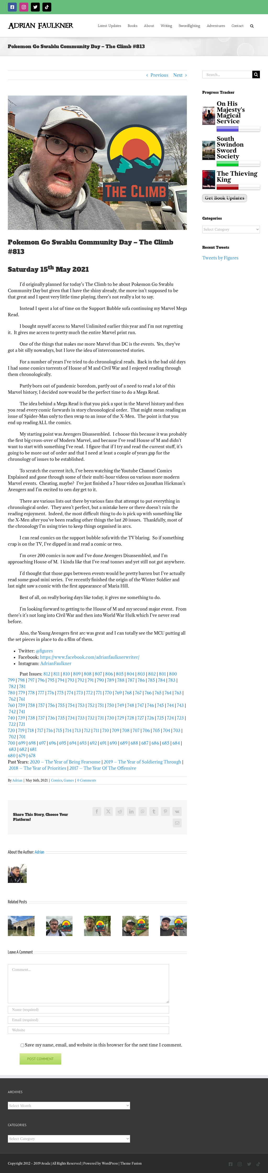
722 (12, 724)
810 (66, 674)
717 (40, 730)
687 (144, 743)
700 (11, 743)
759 (21, 705)
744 (170, 705)
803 (141, 674)
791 (90, 680)
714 (68, 730)
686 (155, 743)
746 (150, 705)
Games (69, 780)
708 (126, 730)
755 (61, 705)
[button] (252, 25)
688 (134, 743)
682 (23, 749)
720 (11, 730)
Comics (56, 780)
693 (83, 743)
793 (71, 680)
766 (148, 692)
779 (21, 692)
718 (30, 730)
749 (120, 705)
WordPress (110, 1163)
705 (156, 730)
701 (22, 736)
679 (22, 755)
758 (31, 705)
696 (52, 743)
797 (31, 680)
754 (71, 705)
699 (21, 743)
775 (60, 692)
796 (41, 680)
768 (128, 692)
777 (41, 692)
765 (158, 692)
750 (110, 705)
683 (12, 749)
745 (160, 705)
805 (120, 674)
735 (61, 718)
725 (160, 718)
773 (79, 692)
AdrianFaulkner (55, 663)
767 (138, 692)
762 (12, 699)
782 (12, 686)
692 (93, 743)
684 (176, 743)
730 (110, 718)
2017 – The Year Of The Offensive (102, 768)
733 (81, 718)
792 (80, 680)
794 (61, 680)
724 (171, 718)
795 (51, 680)
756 (51, 705)
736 (51, 718)
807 (98, 674)
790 (100, 680)
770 (108, 692)
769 (118, 692)
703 (176, 730)
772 (89, 692)
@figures (44, 651)
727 (140, 718)
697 (42, 743)
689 (123, 743)
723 (180, 718)
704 (166, 730)
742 (12, 711)
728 (130, 718)
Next (178, 75)
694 (72, 743)
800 (173, 674)
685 (165, 743)
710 (105, 730)
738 (31, 718)
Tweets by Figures (220, 258)
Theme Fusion (131, 1163)
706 (146, 730)
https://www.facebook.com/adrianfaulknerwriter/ (89, 657)
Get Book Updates (224, 198)
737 (41, 718)
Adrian (17, 780)
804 (130, 674)
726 (150, 718)
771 (99, 692)
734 (71, 718)
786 (141, 680)
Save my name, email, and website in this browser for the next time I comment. (103, 1045)
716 (49, 730)
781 (22, 686)
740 (11, 718)
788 (121, 680)
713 (78, 730)
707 (136, 730)
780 (11, 692)
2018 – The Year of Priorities (37, 768)
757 (41, 705)
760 (11, 705)
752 (91, 705)
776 (50, 692)
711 (96, 730)
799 (11, 680)
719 (21, 730)
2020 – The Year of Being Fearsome (65, 762)
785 (151, 680)
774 (70, 692)
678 (32, 755)
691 (103, 743)
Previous (159, 75)
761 (22, 699)
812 (46, 674)
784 (161, 680)
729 (120, 718)
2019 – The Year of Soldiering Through (142, 762)
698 (32, 743)
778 (31, 692)
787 (131, 680)
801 (162, 674)
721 (22, 724)
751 (101, 705)
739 (21, 718)
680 (11, 755)
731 (101, 718)
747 (140, 705)
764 (168, 692)
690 (113, 743)
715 (59, 730)
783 (171, 680)
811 (56, 674)
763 (178, 692)
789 (110, 680)
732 (91, 718)
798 (21, 680)
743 (180, 705)
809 (77, 674)
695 (62, 743)
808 (88, 674)
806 (109, 674)
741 (22, 711)
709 (115, 730)
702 (12, 736)
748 (130, 705)
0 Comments (86, 780)
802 (152, 674)
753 (81, 705)
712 (87, 730)
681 (33, 749)
